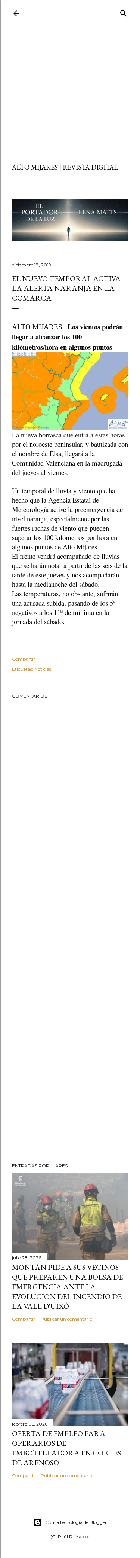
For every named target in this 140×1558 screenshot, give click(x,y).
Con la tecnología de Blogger (76, 1522)
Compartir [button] (23, 659)
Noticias (42, 669)
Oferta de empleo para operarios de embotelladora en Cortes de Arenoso (66, 1448)
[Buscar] (123, 11)
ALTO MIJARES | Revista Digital (65, 167)
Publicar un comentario (66, 1319)
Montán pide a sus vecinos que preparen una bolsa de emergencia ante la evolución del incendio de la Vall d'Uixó (67, 1286)
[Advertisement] (70, 92)
